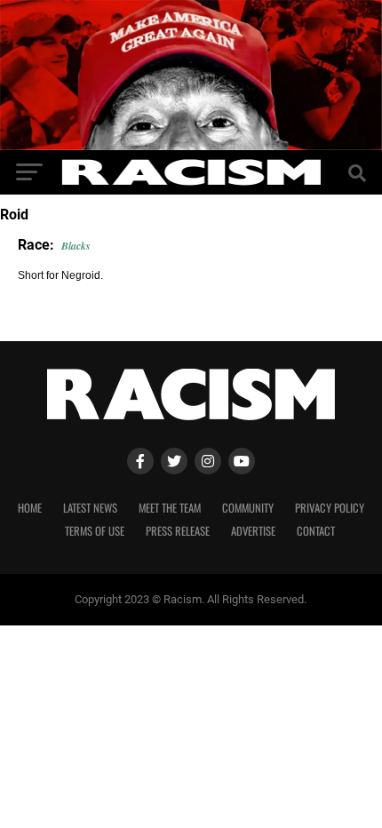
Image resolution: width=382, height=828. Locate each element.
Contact (316, 530)
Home (30, 507)
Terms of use (94, 530)
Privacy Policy (329, 507)
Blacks (76, 245)
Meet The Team (170, 507)
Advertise (253, 530)
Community (248, 507)
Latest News (90, 507)
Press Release (178, 530)
